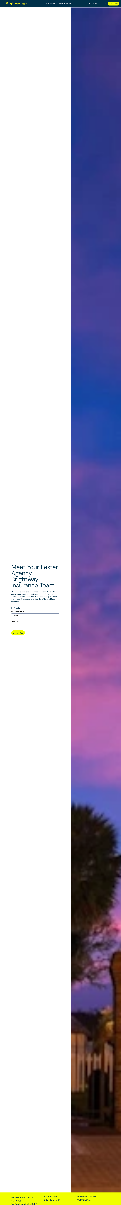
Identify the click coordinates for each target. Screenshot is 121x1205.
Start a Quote (113, 4)
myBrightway (84, 1199)
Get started (18, 633)
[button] (51, 4)
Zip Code (15, 621)
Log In (104, 4)
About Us (62, 3)
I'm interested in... (18, 612)
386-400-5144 (93, 4)
